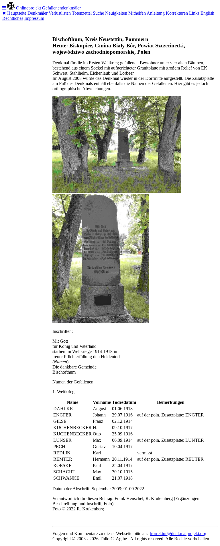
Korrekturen (177, 13)
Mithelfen (137, 13)
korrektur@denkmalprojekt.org (178, 533)
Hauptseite (16, 13)
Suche (98, 13)
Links (194, 13)
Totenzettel (82, 13)
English (207, 13)
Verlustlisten (60, 13)
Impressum (34, 18)
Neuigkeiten (116, 13)
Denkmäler (38, 13)
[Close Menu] (4, 13)
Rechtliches (12, 18)
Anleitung (156, 13)
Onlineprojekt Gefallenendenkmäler (48, 7)
